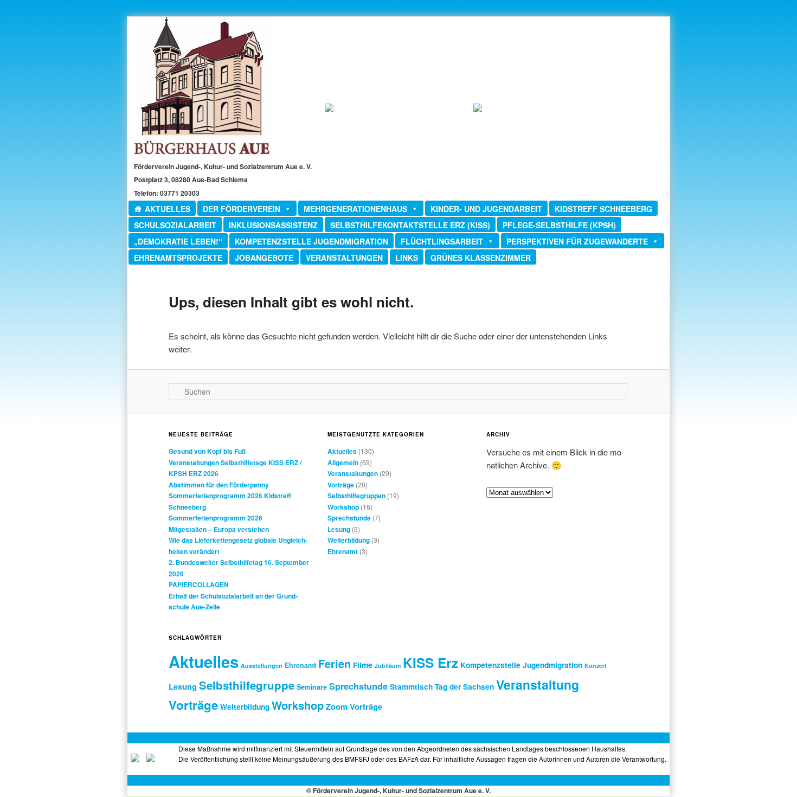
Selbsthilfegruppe (246, 685)
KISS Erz (430, 662)
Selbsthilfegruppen (356, 495)
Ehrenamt (342, 551)
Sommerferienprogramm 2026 (215, 518)
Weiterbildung (348, 540)
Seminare (312, 687)
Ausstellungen (261, 665)
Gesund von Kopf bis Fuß (207, 451)
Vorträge (340, 485)
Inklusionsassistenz (273, 225)
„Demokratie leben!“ (178, 241)
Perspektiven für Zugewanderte (577, 241)
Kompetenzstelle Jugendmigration (311, 241)
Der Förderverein (241, 208)
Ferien (334, 663)
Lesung (338, 529)
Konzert (595, 665)
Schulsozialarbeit (175, 225)
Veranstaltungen (344, 257)
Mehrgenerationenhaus (355, 208)
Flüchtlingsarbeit (442, 241)
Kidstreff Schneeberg (603, 208)
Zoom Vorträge (354, 706)
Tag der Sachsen (464, 686)
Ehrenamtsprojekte (178, 257)
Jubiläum (388, 665)
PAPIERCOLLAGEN (199, 584)
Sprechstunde (349, 518)
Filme (362, 664)
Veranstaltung (537, 684)
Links (406, 257)
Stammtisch (411, 686)
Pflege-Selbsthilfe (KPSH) (559, 225)
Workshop (343, 507)
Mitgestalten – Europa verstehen (219, 529)
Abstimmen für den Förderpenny (219, 485)
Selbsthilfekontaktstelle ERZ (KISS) (410, 225)
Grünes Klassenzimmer (480, 257)
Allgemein (342, 462)
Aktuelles (167, 208)
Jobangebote (264, 257)
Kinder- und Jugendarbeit (486, 208)
